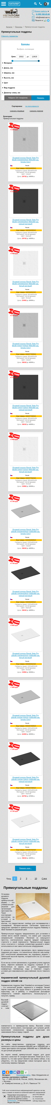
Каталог (9, 27)
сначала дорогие (36, 111)
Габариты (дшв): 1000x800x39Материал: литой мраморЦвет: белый (26, 668)
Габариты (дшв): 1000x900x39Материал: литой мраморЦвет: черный (26, 792)
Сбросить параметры (9, 36)
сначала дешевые (17, 111)
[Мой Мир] (11, 1072)
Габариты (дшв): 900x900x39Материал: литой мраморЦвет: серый (26, 358)
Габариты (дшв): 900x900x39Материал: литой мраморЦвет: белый (26, 482)
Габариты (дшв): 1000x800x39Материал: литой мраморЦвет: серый (26, 544)
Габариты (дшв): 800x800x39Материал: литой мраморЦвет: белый (26, 296)
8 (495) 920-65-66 (43, 14)
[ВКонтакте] (3, 1072)
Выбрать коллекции (25, 49)
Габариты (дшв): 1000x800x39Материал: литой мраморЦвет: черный (26, 606)
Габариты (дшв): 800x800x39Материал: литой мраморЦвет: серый (26, 172)
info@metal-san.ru (43, 17)
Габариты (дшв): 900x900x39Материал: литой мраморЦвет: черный (26, 420)
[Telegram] (14, 1072)
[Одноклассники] (7, 1072)
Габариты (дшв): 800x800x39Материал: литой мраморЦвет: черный (26, 234)
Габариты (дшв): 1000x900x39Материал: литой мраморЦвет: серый (26, 730)
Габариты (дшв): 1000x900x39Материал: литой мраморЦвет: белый (26, 854)
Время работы (41, 11)
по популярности (32, 106)
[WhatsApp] (22, 1072)
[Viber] (18, 1072)
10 (36, 879)
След (44, 879)
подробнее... (12, 1100)
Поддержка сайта (23, 1075)
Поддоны (18, 27)
